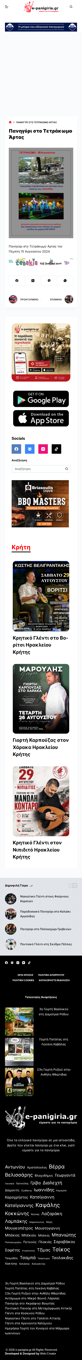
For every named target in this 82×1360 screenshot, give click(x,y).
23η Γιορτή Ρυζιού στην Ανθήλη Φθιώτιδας (35, 1293)
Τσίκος (61, 1249)
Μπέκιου (29, 1235)
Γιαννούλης (22, 1183)
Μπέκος (44, 1235)
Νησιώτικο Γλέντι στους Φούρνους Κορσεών (44, 899)
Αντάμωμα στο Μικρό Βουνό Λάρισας (32, 1298)
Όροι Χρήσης (25, 975)
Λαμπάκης (16, 1221)
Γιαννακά (9, 1183)
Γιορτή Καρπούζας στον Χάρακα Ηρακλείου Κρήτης (41, 747)
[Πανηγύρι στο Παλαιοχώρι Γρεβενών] (10, 929)
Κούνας (35, 1214)
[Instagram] (43, 449)
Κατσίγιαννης (19, 1205)
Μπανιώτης (64, 1235)
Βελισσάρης (19, 1175)
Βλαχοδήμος (44, 1175)
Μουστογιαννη (47, 1228)
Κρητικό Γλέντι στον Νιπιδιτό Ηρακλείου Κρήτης (37, 850)
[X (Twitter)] (33, 281)
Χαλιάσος (24, 1263)
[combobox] (37, 469)
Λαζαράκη (51, 1213)
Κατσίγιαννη (42, 1197)
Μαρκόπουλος (36, 1222)
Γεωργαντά (65, 1175)
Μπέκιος (12, 1235)
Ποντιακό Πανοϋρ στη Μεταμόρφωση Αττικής (38, 1308)
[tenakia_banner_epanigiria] (41, 262)
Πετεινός (30, 1242)
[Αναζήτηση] (71, 6)
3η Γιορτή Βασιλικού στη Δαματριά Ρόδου (35, 1283)
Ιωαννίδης (44, 1189)
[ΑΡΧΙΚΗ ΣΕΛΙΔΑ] (10, 122)
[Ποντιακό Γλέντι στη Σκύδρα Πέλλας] (10, 944)
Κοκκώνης (17, 1213)
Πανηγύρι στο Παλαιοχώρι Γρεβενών (45, 929)
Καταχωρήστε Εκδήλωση (54, 980)
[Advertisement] (41, 74)
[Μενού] (6, 6)
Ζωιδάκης (26, 1190)
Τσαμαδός (11, 1258)
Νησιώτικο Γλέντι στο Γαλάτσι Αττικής (33, 1318)
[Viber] (49, 281)
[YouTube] (23, 962)
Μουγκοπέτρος (19, 1228)
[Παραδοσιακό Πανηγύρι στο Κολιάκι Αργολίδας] (10, 914)
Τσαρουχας (44, 1258)
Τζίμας (43, 1249)
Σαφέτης (12, 1250)
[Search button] (66, 468)
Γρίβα (36, 1182)
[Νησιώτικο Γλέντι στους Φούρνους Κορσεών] (10, 899)
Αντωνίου (15, 1167)
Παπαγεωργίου (13, 1242)
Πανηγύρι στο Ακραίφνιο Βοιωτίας (30, 1303)
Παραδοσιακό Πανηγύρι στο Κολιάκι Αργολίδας (45, 914)
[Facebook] (17, 281)
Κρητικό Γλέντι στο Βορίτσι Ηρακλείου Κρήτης (40, 645)
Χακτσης (11, 1263)
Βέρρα (57, 1166)
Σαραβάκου (64, 1241)
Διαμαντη (12, 1190)
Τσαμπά (28, 1257)
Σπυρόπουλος (28, 1251)
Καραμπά (61, 1190)
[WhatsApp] (65, 281)
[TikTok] (56, 449)
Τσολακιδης (62, 1257)
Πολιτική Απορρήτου (51, 975)
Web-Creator (48, 1353)
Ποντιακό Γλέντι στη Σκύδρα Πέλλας (46, 944)
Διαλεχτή (52, 1182)
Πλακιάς (45, 1242)
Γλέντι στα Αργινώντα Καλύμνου (28, 1323)
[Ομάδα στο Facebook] (30, 449)
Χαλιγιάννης (38, 1263)
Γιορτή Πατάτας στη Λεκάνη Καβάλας (32, 1288)
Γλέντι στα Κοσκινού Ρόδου (25, 1313)
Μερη (49, 1222)
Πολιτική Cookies (23, 980)
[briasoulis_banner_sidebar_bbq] (40, 503)
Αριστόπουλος (37, 1167)
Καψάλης (47, 1205)
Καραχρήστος (16, 1197)
